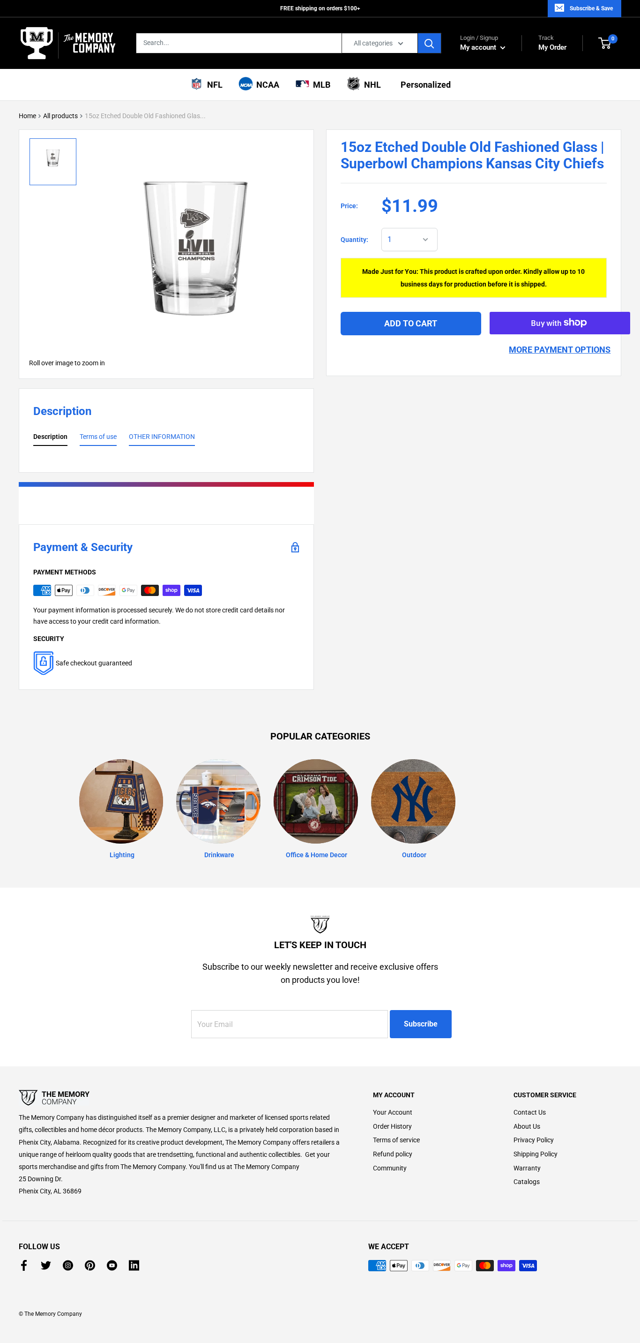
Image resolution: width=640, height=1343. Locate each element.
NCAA (266, 85)
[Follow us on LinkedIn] (134, 1265)
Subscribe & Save (591, 8)
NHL (370, 85)
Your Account (392, 1112)
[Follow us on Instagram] (68, 1265)
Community (390, 1168)
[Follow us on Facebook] (24, 1265)
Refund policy (392, 1154)
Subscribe (421, 1023)
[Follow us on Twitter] (46, 1265)
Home (27, 116)
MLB (319, 85)
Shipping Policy (535, 1154)
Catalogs (526, 1181)
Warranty (527, 1168)
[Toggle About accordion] (179, 1098)
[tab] (50, 438)
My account (479, 47)
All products (60, 116)
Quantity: (354, 239)
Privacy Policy (533, 1140)
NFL (213, 85)
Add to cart (410, 323)
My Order (552, 43)
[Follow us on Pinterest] (90, 1265)
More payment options (559, 349)
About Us (526, 1126)
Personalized (424, 85)
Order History (392, 1126)
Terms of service (396, 1140)
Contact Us (529, 1112)
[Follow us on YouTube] (112, 1265)
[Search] (429, 43)
